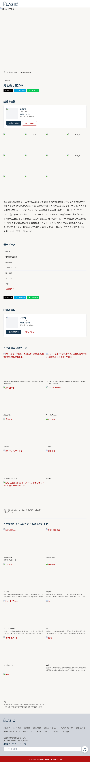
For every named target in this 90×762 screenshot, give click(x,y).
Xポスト (9, 91)
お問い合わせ (29, 123)
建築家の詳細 (14, 123)
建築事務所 (37, 728)
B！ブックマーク (20, 91)
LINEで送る (34, 91)
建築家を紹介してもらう (12, 731)
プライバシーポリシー (43, 731)
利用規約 (56, 731)
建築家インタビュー (51, 728)
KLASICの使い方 (67, 728)
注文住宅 (7, 80)
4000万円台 (9, 289)
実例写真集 (13, 72)
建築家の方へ (28, 731)
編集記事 (27, 728)
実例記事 (7, 728)
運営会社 (66, 731)
